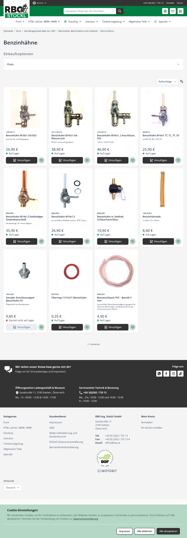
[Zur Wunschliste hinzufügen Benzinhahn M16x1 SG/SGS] (41, 160)
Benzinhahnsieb (152, 216)
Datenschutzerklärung (85, 518)
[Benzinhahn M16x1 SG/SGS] (25, 109)
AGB (51, 427)
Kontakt (170, 2)
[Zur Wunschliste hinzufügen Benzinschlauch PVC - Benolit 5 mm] (133, 327)
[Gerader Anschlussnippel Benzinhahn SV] (25, 271)
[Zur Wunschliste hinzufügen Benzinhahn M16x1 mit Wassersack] (87, 160)
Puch (18, 21)
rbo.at (180, 2)
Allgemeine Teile (138, 21)
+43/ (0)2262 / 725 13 (153, 2)
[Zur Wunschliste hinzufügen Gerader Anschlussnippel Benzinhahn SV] (41, 327)
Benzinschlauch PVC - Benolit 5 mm (114, 299)
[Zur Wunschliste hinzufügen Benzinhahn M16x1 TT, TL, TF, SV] (178, 160)
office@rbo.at (112, 442)
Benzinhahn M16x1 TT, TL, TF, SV (161, 135)
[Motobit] (107, 470)
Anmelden (147, 422)
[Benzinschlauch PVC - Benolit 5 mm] (116, 271)
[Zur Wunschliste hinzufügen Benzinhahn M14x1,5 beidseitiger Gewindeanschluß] (41, 241)
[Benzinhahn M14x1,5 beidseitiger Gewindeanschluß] (25, 190)
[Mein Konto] (165, 11)
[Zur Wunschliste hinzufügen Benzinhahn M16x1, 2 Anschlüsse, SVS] (133, 160)
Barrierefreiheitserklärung (63, 447)
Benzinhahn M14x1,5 (63, 216)
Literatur (90, 21)
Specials (163, 21)
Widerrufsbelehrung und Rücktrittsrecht (63, 434)
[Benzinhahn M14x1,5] (70, 190)
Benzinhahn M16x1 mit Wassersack (64, 137)
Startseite (8, 31)
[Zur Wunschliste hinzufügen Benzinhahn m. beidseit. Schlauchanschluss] (133, 241)
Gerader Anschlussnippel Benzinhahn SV (20, 299)
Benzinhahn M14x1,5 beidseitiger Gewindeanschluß (24, 218)
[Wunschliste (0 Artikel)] (173, 11)
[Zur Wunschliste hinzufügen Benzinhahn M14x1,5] (87, 241)
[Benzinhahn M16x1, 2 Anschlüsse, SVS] (116, 109)
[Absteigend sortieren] (181, 81)
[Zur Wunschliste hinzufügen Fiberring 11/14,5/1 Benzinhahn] (87, 327)
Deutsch (10, 487)
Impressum (55, 422)
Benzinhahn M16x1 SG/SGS (21, 135)
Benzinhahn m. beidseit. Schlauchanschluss (110, 218)
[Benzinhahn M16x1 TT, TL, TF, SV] (162, 109)
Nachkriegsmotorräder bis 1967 (39, 31)
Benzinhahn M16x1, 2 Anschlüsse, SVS (116, 137)
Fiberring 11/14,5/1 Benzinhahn (69, 297)
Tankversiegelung (112, 21)
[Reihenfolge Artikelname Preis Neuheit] (167, 81)
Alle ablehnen (144, 531)
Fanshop (73, 21)
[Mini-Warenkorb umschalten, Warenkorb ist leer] (180, 11)
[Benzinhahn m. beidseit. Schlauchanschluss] (116, 190)
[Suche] (119, 11)
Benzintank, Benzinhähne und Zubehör (78, 31)
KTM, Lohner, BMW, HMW (43, 21)
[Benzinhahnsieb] (162, 190)
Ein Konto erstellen (151, 427)
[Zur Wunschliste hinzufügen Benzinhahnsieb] (178, 241)
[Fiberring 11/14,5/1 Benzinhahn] (70, 271)
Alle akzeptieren (168, 531)
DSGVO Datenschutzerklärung (66, 442)
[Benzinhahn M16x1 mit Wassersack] (70, 109)
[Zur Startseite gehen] (17, 9)
